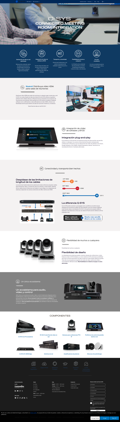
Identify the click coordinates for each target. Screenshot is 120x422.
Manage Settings (95, 418)
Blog (98, 1)
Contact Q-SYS (73, 386)
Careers (34, 391)
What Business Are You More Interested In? (97, 398)
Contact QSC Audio (74, 388)
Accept (104, 418)
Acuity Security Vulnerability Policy (59, 391)
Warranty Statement (56, 389)
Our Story (35, 384)
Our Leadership (36, 389)
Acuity (34, 397)
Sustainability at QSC (37, 395)
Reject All (114, 418)
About (34, 382)
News (95, 1)
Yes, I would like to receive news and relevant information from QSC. (99, 404)
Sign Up (97, 410)
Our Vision (35, 386)
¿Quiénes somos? (83, 1)
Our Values (35, 388)
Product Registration (56, 388)
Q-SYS (16, 384)
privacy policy (92, 408)
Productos (89, 1)
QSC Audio (17, 396)
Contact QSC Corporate (75, 384)
